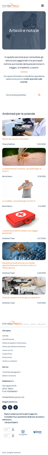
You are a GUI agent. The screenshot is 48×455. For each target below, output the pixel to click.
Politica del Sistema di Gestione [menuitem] (14, 346)
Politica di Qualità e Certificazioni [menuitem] (14, 343)
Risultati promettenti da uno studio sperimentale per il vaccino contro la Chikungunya (19, 265)
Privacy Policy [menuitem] (7, 357)
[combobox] (19, 94)
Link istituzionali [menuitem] (8, 339)
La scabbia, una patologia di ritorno (18, 201)
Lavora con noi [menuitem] (7, 350)
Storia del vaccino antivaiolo (15, 139)
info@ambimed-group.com (13, 397)
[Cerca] (39, 94)
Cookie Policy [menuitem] (7, 354)
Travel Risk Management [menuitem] (11, 372)
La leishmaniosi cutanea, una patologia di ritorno (21, 170)
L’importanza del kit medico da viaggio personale (20, 232)
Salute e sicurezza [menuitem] (9, 376)
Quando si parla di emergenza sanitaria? (21, 297)
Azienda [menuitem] (5, 336)
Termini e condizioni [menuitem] (9, 361)
